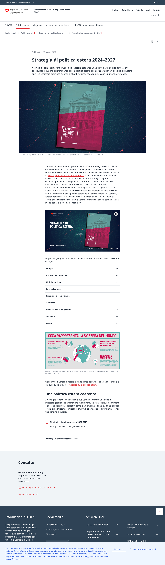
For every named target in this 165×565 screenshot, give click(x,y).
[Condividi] (158, 41)
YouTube (68, 529)
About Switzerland (136, 534)
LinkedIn (53, 534)
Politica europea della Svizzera (137, 526)
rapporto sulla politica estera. (83, 384)
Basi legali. (16, 559)
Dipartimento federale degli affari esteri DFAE (52, 10)
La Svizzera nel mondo (97, 524)
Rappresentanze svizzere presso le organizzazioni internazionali (98, 534)
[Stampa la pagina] (152, 41)
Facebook (53, 524)
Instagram (54, 529)
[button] (9, 25)
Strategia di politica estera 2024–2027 (66, 175)
